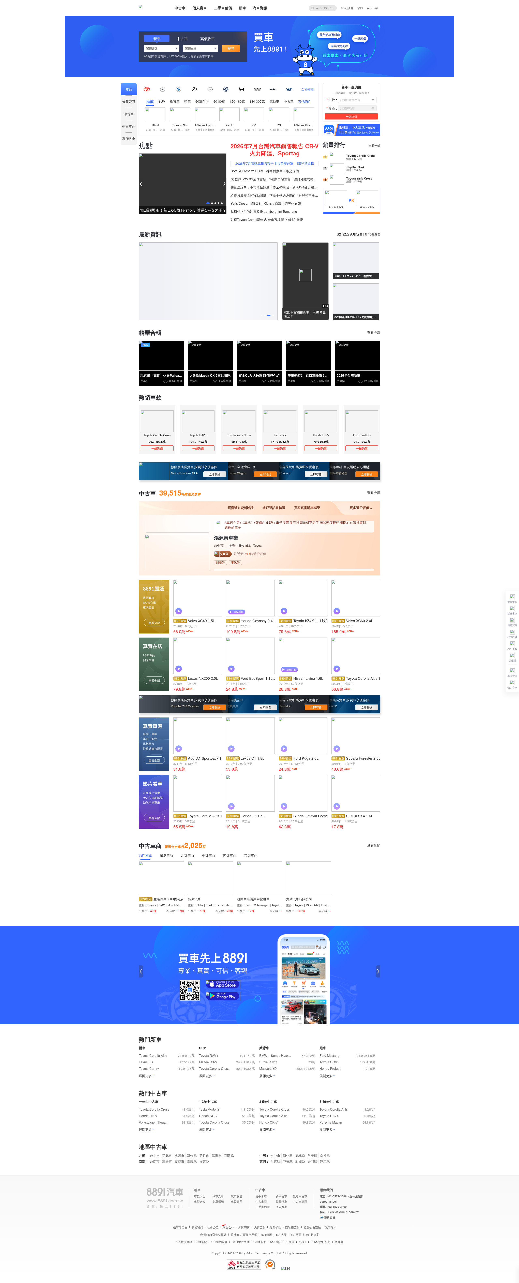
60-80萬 (219, 101)
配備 (148, 130)
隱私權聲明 (292, 1227)
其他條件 (304, 101)
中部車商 (208, 855)
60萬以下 (202, 101)
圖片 (155, 130)
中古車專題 (300, 1201)
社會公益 (213, 1227)
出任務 (290, 1242)
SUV (161, 101)
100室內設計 (219, 1242)
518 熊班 (276, 1242)
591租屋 (266, 1234)
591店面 (296, 1234)
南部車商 (229, 855)
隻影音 (372, 234)
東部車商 (250, 855)
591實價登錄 (184, 1242)
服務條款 (275, 1227)
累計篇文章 (349, 234)
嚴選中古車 (300, 1196)
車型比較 (199, 1201)
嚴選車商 (166, 855)
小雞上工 (304, 1242)
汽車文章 (218, 1196)
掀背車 (175, 101)
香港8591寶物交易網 (244, 1234)
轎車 (187, 101)
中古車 (180, 8)
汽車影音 (236, 1196)
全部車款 (307, 89)
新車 (242, 8)
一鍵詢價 (157, 448)
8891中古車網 (241, 1242)
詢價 (162, 130)
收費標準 (281, 1201)
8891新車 (260, 1242)
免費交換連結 (312, 1227)
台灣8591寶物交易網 (213, 1234)
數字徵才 (330, 1227)
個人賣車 (199, 8)
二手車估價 (223, 8)
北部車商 (187, 855)
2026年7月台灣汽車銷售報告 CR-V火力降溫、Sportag (275, 149)
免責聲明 (259, 1227)
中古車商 (261, 1201)
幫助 (360, 8)
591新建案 (312, 1234)
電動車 (274, 101)
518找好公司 (322, 1242)
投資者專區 (180, 1227)
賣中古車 (261, 1196)
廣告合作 (228, 1227)
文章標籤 (218, 1201)
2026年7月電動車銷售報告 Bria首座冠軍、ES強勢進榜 (274, 163)
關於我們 (197, 1227)
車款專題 (236, 1201)
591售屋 (281, 1234)
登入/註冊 (347, 8)
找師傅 (339, 1242)
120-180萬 (237, 101)
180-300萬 (257, 101)
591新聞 (201, 1242)
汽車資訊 (260, 8)
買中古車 (281, 1196)
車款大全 (199, 1196)
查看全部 (374, 145)
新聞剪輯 (244, 1227)
